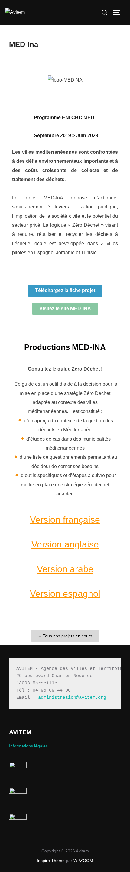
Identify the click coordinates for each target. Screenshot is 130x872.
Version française (65, 520)
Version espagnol (65, 594)
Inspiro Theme (51, 860)
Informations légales (28, 746)
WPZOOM (83, 860)
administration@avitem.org (72, 697)
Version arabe (65, 569)
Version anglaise (65, 544)
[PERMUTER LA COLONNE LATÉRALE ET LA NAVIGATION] (119, 12)
